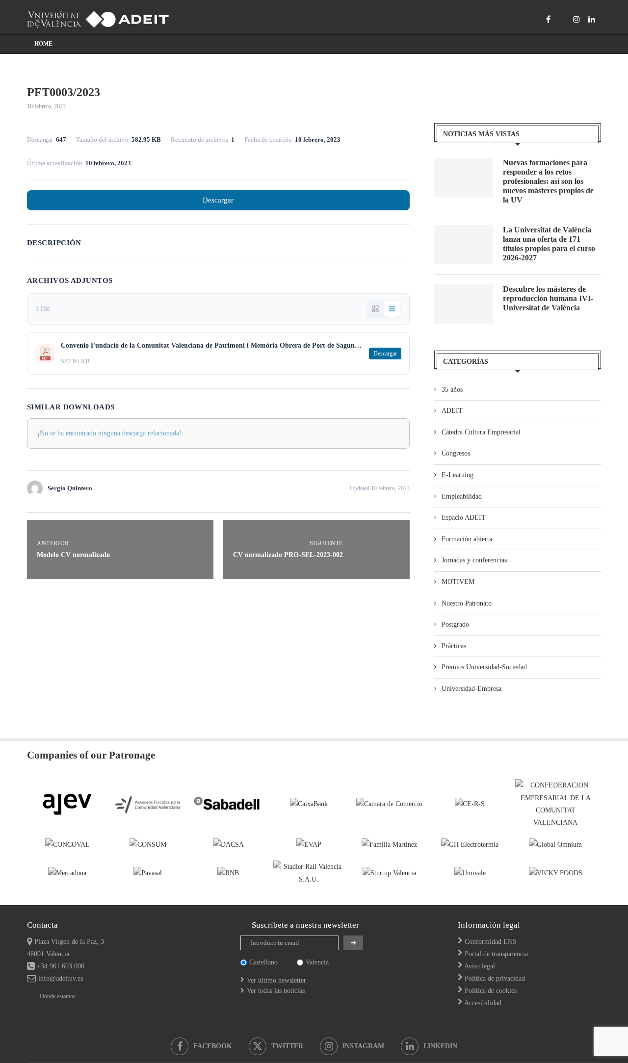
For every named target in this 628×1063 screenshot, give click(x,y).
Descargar (218, 200)
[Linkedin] (591, 19)
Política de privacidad (495, 978)
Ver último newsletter (276, 980)
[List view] (392, 309)
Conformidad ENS (491, 941)
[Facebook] (548, 19)
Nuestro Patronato (467, 603)
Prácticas (454, 646)
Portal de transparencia (496, 954)
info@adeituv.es (60, 978)
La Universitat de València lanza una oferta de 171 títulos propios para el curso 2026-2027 (549, 244)
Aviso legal (479, 966)
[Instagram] (576, 19)
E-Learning (457, 475)
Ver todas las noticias (276, 990)
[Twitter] (562, 19)
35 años (452, 389)
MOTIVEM (458, 581)
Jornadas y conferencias (474, 560)
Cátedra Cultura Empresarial (481, 432)
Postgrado (455, 624)
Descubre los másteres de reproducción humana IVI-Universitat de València (548, 298)
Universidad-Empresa (471, 688)
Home (43, 43)
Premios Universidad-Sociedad (484, 667)
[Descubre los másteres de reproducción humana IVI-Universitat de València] (463, 304)
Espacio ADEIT (464, 517)
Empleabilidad (462, 496)
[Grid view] (375, 309)
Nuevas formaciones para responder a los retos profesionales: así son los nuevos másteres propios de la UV (548, 181)
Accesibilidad (482, 1003)
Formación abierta (467, 539)
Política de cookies (491, 990)
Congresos (456, 453)
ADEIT (452, 410)
